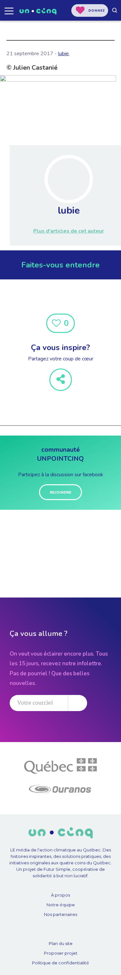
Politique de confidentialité (60, 962)
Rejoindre (60, 492)
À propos (60, 895)
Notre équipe (60, 904)
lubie (63, 53)
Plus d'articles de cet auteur (68, 231)
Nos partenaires (60, 914)
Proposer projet (60, 953)
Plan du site (61, 943)
